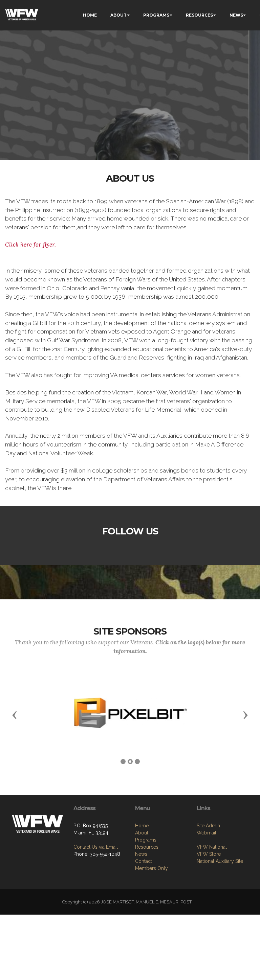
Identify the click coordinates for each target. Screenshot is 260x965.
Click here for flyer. (30, 244)
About (141, 832)
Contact (143, 861)
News (141, 854)
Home (142, 825)
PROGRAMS (156, 15)
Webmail (206, 832)
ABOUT (118, 15)
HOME (90, 15)
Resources (146, 847)
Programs (145, 840)
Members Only (151, 868)
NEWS (236, 15)
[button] (14, 715)
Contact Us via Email (95, 847)
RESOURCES (199, 15)
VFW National (212, 847)
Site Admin (208, 825)
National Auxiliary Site (220, 861)
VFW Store (209, 854)
